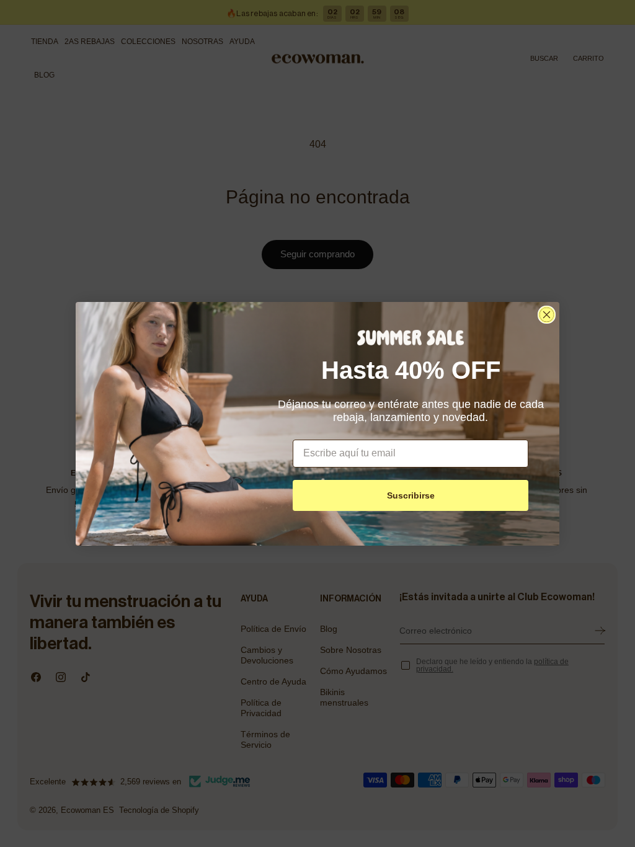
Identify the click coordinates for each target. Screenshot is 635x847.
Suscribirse (411, 495)
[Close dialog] (546, 314)
